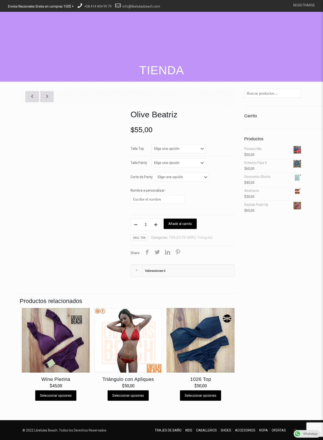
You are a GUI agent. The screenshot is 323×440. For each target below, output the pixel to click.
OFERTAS (279, 430)
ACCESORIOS (245, 430)
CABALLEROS (206, 430)
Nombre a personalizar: (148, 190)
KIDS (188, 430)
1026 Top (200, 379)
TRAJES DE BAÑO (182, 237)
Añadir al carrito (180, 224)
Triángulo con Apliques (128, 379)
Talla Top (137, 148)
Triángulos (205, 237)
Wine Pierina (55, 379)
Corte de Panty (142, 177)
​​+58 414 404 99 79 (98, 6)
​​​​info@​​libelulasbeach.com (141, 6)
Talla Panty (139, 163)
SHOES (226, 430)
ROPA (263, 430)
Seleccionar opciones (56, 395)
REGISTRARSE (304, 5)
